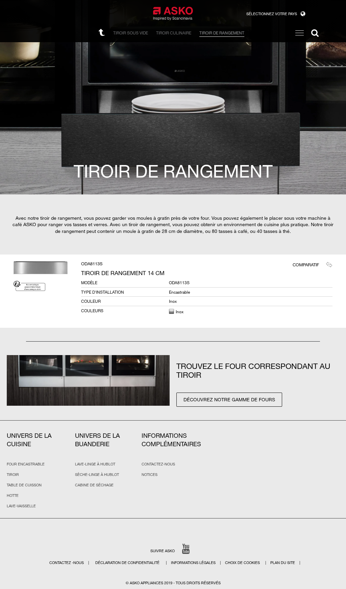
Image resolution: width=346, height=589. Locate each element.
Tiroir (13, 474)
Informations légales (194, 562)
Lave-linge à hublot (95, 464)
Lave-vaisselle (21, 506)
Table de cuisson (24, 485)
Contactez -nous (67, 562)
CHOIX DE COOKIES (243, 562)
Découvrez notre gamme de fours (229, 399)
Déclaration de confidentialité (127, 562)
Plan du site (282, 562)
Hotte (13, 495)
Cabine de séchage (94, 485)
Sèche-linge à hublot (97, 474)
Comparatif (306, 264)
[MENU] (299, 32)
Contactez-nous (158, 464)
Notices (149, 474)
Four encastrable (26, 464)
